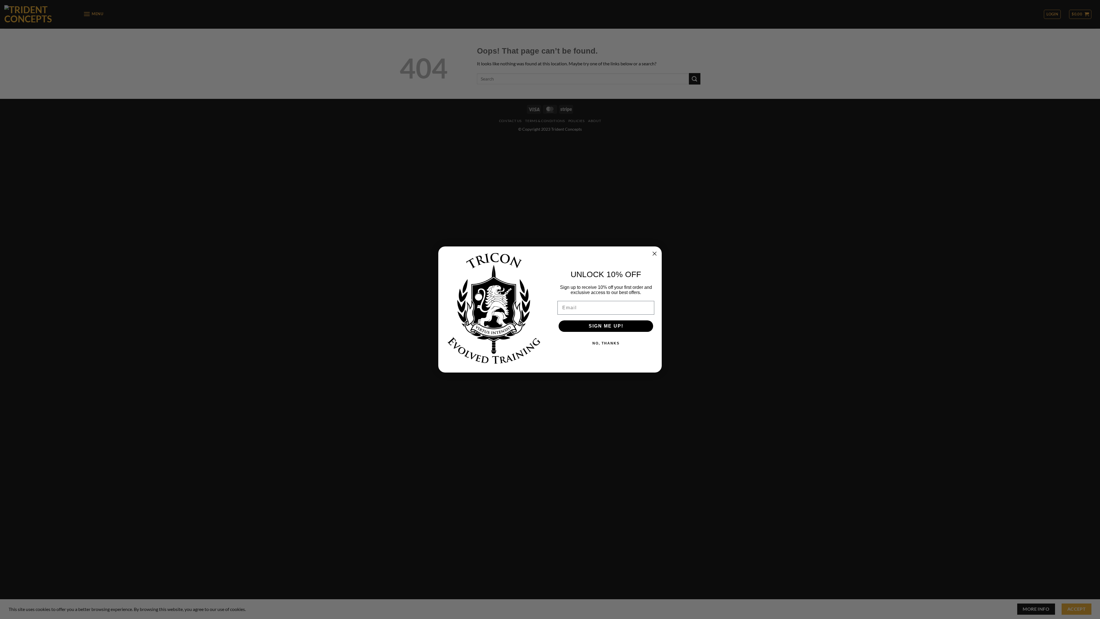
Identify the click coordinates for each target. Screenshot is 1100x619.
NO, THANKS (606, 343)
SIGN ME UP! (606, 326)
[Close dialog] (654, 253)
